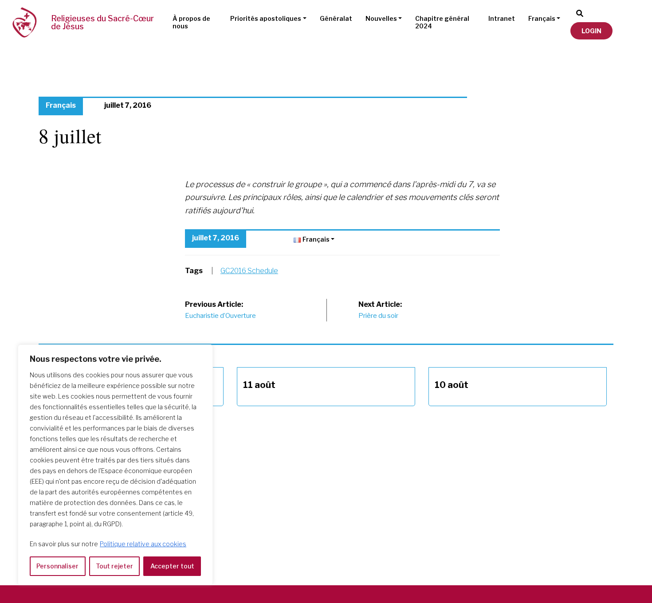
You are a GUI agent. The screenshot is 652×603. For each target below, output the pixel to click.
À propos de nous (191, 22)
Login (591, 31)
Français (541, 18)
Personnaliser (57, 566)
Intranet (501, 18)
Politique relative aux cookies (143, 544)
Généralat (336, 18)
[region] (115, 465)
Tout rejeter (114, 566)
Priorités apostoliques (265, 18)
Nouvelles (381, 18)
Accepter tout (172, 566)
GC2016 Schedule (249, 270)
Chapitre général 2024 (442, 22)
